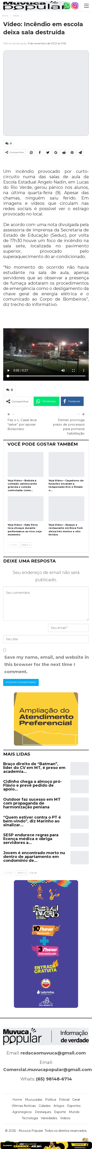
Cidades (44, 1106)
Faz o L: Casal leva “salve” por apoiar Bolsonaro (22, 424)
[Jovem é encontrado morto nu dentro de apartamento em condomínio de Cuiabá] (79, 858)
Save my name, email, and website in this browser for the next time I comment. (46, 664)
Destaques (43, 1112)
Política (50, 1100)
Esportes (73, 1106)
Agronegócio (22, 1112)
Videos (65, 1118)
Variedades (49, 1118)
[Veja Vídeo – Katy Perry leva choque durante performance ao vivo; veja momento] (25, 508)
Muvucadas (33, 1100)
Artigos (58, 1106)
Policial (64, 1100)
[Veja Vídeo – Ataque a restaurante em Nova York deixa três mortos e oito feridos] (66, 508)
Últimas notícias (24, 1106)
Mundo (74, 1112)
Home (17, 1100)
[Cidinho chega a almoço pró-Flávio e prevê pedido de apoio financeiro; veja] (79, 786)
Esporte (60, 1112)
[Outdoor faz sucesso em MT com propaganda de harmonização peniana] (79, 804)
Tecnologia (30, 1118)
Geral (76, 1100)
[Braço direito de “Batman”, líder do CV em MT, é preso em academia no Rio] (79, 769)
